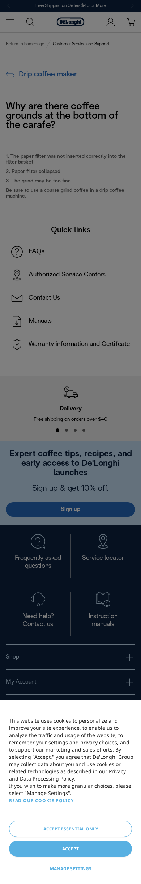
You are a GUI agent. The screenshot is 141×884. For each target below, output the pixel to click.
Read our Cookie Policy (41, 801)
